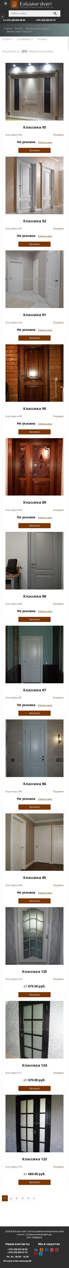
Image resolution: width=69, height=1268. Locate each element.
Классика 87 (34, 690)
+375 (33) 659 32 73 (17, 1252)
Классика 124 (34, 1065)
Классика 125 (34, 971)
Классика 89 (34, 502)
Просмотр (34, 150)
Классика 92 (34, 221)
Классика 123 (34, 1159)
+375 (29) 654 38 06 (17, 1249)
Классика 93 (34, 127)
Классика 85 (34, 877)
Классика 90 (34, 408)
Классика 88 (34, 596)
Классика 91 (34, 314)
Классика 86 (34, 783)
